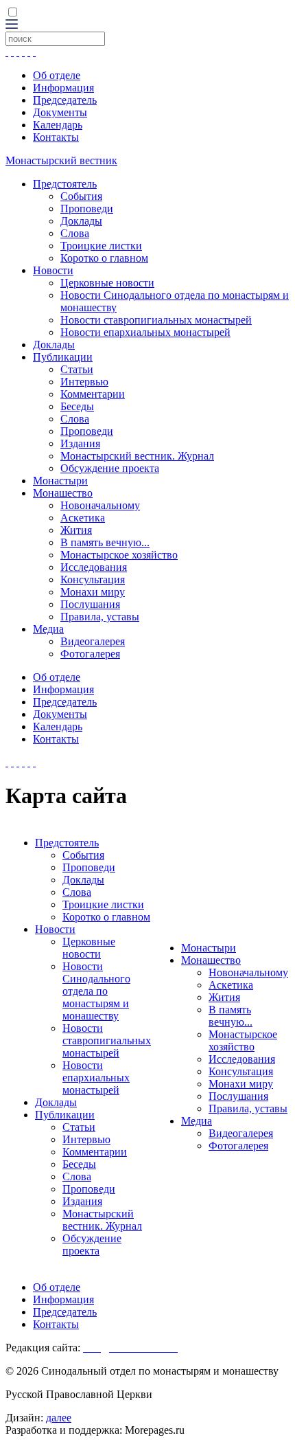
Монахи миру (92, 592)
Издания (80, 443)
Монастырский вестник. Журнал (137, 456)
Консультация (92, 579)
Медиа (48, 629)
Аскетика (82, 517)
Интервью (84, 381)
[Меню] (11, 25)
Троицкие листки (101, 245)
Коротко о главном (104, 258)
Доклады (81, 221)
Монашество (63, 493)
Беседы (77, 406)
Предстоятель (65, 184)
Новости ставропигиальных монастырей (156, 320)
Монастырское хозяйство (119, 555)
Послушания (90, 604)
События (81, 196)
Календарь (57, 125)
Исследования (93, 567)
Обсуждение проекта (109, 468)
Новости (53, 270)
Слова (74, 233)
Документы (60, 112)
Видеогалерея (92, 641)
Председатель (65, 100)
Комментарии (92, 394)
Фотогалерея (90, 654)
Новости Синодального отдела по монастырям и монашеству (96, 991)
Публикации (63, 357)
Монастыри (60, 480)
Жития (76, 530)
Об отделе (56, 75)
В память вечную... (105, 542)
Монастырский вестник (61, 160)
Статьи (76, 369)
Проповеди (86, 208)
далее (58, 1417)
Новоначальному (100, 505)
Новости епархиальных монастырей (145, 332)
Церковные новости (107, 283)
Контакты (56, 137)
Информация (63, 87)
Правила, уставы (99, 616)
